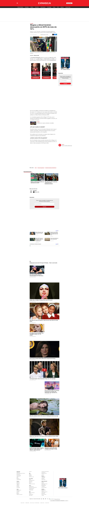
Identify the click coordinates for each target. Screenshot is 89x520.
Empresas (26, 7)
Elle (29, 473)
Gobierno (18, 482)
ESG (58, 7)
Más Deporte (44, 485)
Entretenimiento (31, 480)
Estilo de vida (31, 476)
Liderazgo (43, 477)
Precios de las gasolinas (41, 167)
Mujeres (62, 7)
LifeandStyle (19, 479)
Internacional (43, 7)
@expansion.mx (45, 498)
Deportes (30, 481)
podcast (63, 144)
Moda (18, 492)
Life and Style (68, 7)
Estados (18, 485)
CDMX (18, 484)
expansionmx (42, 498)
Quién (18, 489)
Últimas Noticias (20, 7)
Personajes (43, 492)
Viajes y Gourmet (19, 494)
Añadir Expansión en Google (45, 34)
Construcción (31, 486)
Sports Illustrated (44, 481)
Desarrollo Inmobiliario (33, 487)
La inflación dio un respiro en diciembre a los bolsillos (45, 122)
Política (32, 7)
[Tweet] (53, 34)
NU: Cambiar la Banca (65, 69)
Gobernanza (31, 494)
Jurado (43, 495)
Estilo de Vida (44, 494)
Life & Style (31, 478)
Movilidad (30, 495)
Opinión (18, 486)
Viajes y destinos (44, 491)
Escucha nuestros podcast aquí (67, 145)
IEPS (35, 167)
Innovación (43, 472)
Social (30, 493)
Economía (37, 7)
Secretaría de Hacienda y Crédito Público (50, 167)
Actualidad (43, 476)
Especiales (43, 479)
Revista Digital (69, 3)
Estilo (30, 479)
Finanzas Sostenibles (45, 471)
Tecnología (49, 7)
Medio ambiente (32, 492)
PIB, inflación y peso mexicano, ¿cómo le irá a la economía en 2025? (51, 182)
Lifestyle (43, 486)
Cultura (30, 471)
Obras (54, 7)
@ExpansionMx (36, 55)
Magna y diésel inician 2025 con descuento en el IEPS (37, 182)
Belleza (18, 493)
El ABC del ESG (44, 473)
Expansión (35, 190)
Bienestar (43, 493)
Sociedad (18, 487)
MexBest (43, 489)
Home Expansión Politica (21, 473)
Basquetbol (43, 484)
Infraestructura (31, 488)
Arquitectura (31, 489)
